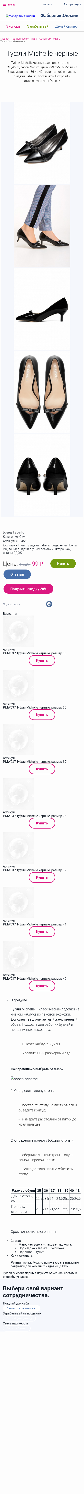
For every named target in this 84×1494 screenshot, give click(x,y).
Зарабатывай (37, 26)
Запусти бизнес (17, 1328)
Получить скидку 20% (28, 589)
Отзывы (17, 574)
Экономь (13, 26)
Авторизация (72, 4)
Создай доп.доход (19, 1318)
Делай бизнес (66, 26)
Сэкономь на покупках (22, 1308)
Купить (63, 563)
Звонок (47, 4)
